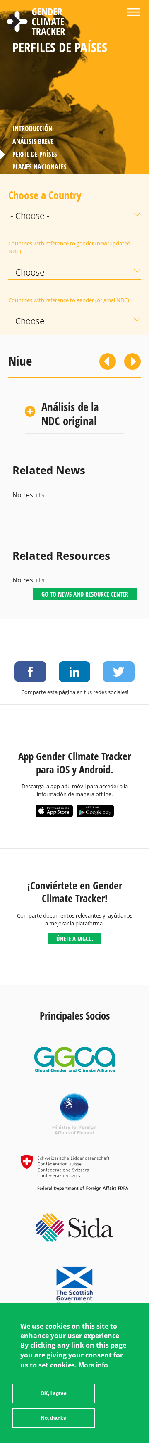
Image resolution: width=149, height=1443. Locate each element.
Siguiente (132, 361)
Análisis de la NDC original (70, 413)
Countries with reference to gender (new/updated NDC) (69, 247)
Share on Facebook (30, 671)
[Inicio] (36, 23)
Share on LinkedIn (75, 671)
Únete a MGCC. (74, 938)
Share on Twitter (119, 671)
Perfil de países (34, 154)
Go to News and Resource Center (84, 594)
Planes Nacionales (39, 166)
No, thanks (53, 1418)
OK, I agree (54, 1393)
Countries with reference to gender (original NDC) (68, 300)
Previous (107, 361)
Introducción (32, 128)
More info (93, 1365)
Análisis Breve (33, 141)
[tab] (74, 415)
